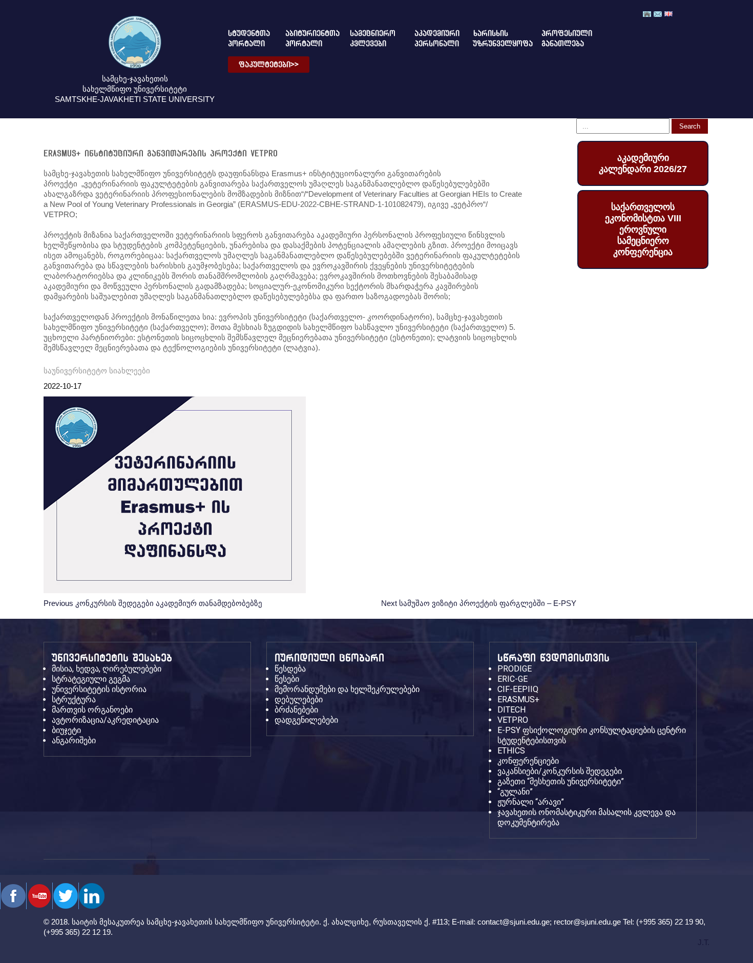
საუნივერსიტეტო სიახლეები (97, 370)
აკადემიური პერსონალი (431, 38)
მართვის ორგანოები (92, 710)
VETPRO (512, 720)
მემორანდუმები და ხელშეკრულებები (347, 689)
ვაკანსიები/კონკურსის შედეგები (559, 771)
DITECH (511, 710)
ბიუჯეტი (66, 730)
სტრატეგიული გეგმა (91, 679)
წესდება (290, 669)
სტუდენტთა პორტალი (244, 38)
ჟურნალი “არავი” (530, 802)
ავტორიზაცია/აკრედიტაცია (105, 720)
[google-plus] (65, 896)
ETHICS (511, 751)
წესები (287, 679)
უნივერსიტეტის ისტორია (99, 689)
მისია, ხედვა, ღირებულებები (106, 669)
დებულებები (299, 699)
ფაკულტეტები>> (269, 64)
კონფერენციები (528, 761)
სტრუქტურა (74, 699)
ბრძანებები (296, 710)
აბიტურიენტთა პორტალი (304, 38)
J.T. (703, 942)
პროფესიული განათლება (558, 38)
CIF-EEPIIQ (517, 689)
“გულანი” (515, 792)
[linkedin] (91, 896)
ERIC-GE (512, 679)
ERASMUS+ (518, 699)
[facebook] (13, 896)
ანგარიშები (74, 740)
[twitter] (39, 896)
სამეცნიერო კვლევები (369, 38)
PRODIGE (514, 669)
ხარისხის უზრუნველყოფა (494, 38)
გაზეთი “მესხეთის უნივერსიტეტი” (560, 781)
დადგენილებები (306, 720)
